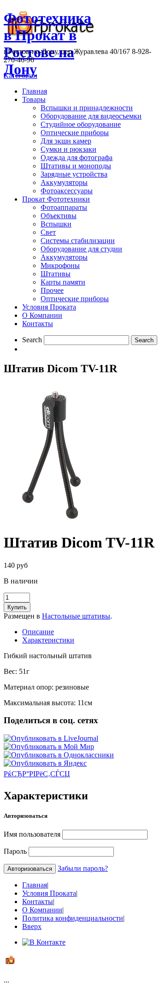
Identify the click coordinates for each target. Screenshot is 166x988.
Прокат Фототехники (56, 199)
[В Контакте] (43, 942)
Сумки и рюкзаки (68, 149)
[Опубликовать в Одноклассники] (59, 755)
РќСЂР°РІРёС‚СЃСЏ (37, 774)
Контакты (37, 323)
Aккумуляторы (64, 257)
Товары (34, 99)
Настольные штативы (76, 616)
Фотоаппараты (64, 207)
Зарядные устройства (74, 174)
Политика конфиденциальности (72, 918)
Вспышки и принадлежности (87, 108)
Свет (48, 232)
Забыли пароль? (83, 868)
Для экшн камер (66, 141)
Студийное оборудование (81, 124)
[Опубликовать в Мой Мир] (49, 746)
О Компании (42, 315)
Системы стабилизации (78, 240)
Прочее (52, 290)
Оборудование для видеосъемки (91, 116)
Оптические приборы (75, 133)
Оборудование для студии (81, 249)
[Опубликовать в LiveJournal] (51, 738)
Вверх (32, 926)
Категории (20, 75)
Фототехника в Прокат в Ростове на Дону (47, 43)
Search (32, 340)
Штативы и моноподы (76, 166)
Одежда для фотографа (77, 157)
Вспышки (56, 224)
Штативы (56, 274)
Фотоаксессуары (67, 191)
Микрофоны (60, 265)
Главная (34, 91)
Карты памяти (63, 282)
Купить (17, 607)
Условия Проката (49, 307)
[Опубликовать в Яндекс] (45, 763)
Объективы (59, 216)
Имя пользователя (32, 834)
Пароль (15, 851)
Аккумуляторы (64, 182)
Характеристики (48, 640)
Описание (38, 632)
